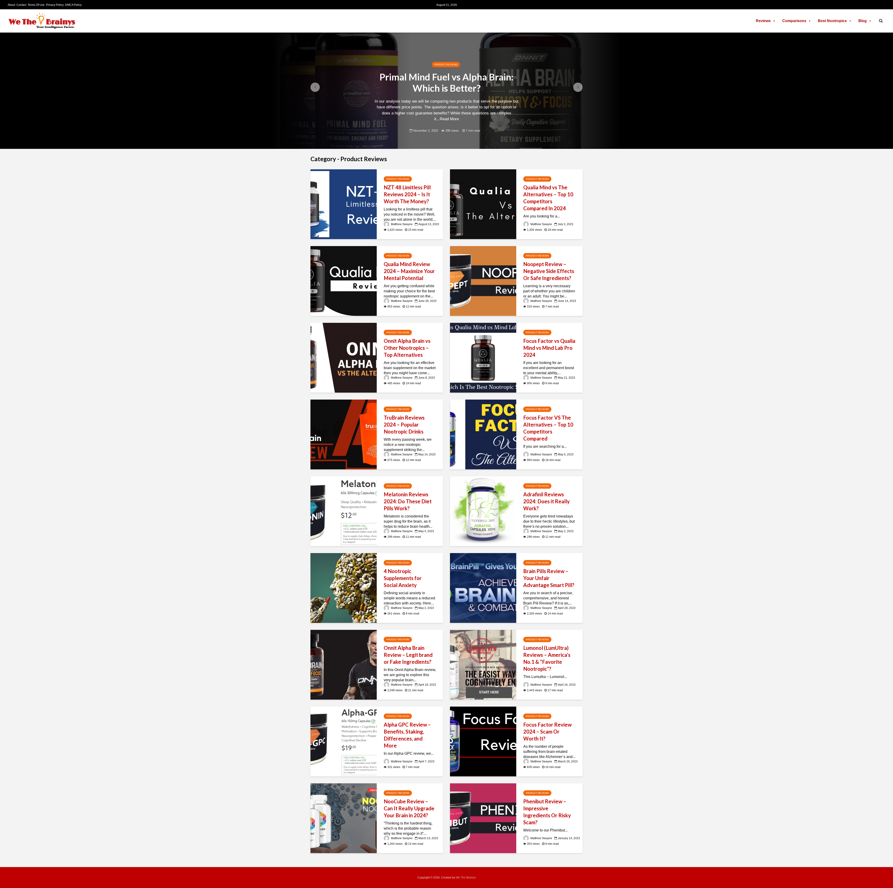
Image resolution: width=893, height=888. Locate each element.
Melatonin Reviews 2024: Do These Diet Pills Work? (408, 501)
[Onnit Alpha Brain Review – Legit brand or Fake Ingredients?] (343, 664)
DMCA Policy (73, 5)
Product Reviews (445, 64)
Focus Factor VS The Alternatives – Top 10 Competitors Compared (548, 428)
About (11, 5)
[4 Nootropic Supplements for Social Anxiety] (343, 588)
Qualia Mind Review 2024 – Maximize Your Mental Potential (409, 271)
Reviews (763, 21)
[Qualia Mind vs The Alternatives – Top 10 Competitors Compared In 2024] (483, 204)
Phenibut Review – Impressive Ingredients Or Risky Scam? (547, 811)
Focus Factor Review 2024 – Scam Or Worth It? (547, 731)
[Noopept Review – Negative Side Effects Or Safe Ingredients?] (483, 281)
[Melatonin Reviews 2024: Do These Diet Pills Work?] (343, 511)
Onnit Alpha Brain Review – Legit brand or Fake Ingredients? (408, 655)
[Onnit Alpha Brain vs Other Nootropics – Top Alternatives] (343, 357)
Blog (862, 21)
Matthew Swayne (401, 224)
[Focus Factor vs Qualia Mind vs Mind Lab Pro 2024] (483, 357)
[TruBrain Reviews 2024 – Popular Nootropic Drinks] (343, 434)
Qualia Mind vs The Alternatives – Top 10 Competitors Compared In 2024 (548, 197)
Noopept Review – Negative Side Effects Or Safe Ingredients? (548, 271)
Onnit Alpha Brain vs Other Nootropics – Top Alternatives (407, 348)
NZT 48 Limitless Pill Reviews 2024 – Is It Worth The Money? (407, 194)
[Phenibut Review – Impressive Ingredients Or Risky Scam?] (483, 818)
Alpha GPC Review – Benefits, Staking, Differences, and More (407, 735)
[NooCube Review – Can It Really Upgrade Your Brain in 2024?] (343, 818)
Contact (21, 5)
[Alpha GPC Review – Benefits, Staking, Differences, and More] (343, 741)
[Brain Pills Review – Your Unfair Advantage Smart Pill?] (483, 588)
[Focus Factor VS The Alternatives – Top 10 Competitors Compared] (483, 434)
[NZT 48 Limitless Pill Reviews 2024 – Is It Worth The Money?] (343, 204)
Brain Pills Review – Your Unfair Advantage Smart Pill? (548, 578)
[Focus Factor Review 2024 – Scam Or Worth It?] (483, 741)
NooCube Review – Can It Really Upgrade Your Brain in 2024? (409, 808)
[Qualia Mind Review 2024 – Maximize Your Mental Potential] (343, 281)
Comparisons (794, 21)
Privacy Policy (55, 5)
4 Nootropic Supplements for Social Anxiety (403, 578)
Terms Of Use (36, 5)
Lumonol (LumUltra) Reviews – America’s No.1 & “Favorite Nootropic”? (546, 658)
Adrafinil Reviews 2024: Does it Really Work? (546, 501)
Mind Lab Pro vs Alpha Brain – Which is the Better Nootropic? (446, 82)
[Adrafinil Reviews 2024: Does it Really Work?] (483, 511)
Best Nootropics (832, 21)
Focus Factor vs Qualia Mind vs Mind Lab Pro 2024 (549, 348)
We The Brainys (466, 877)
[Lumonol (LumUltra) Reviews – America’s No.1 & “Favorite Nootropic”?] (483, 664)
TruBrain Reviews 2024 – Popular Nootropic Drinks (404, 424)
